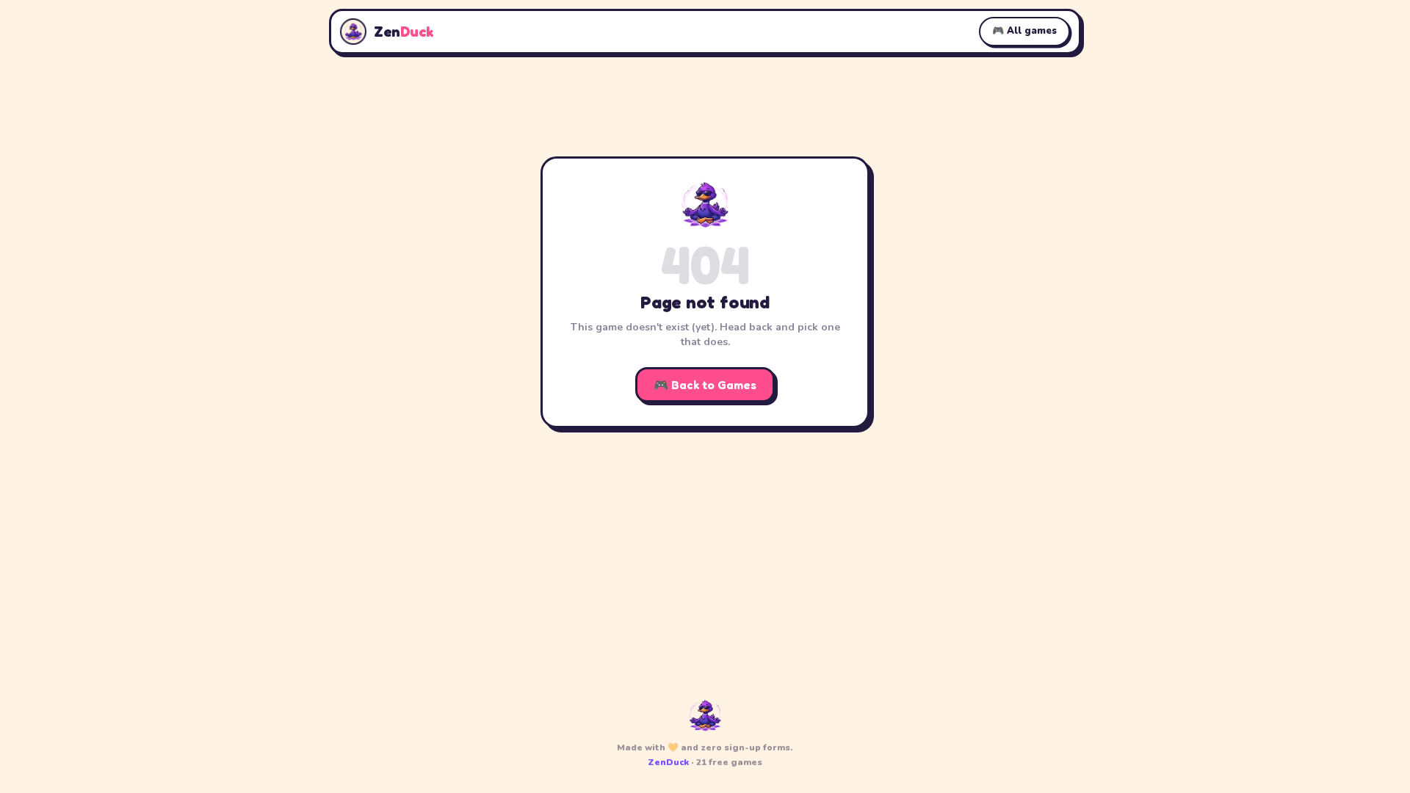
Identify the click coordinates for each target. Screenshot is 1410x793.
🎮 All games (1024, 30)
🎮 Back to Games (705, 384)
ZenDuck (668, 762)
